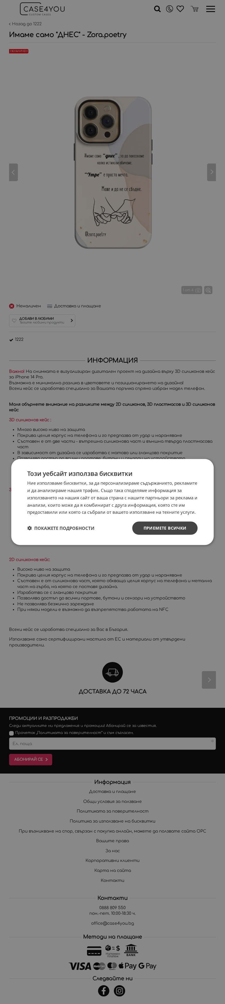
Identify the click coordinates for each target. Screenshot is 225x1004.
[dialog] (112, 502)
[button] (60, 528)
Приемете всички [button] (165, 528)
